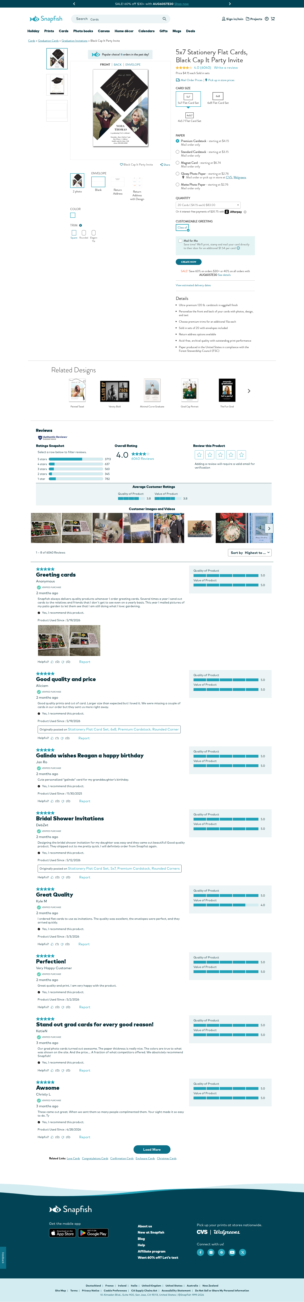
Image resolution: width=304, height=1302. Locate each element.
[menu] (164, 165)
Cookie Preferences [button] (115, 1290)
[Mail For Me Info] (238, 248)
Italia (134, 1285)
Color (75, 209)
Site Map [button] (60, 1290)
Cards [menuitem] (63, 31)
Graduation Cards (48, 41)
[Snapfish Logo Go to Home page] (45, 19)
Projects (256, 19)
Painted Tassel (77, 406)
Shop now (184, 4)
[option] (57, 58)
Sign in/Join (234, 19)
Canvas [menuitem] (104, 31)
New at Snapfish (151, 1232)
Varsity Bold (115, 406)
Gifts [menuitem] (164, 31)
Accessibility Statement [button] (176, 1290)
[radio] (72, 215)
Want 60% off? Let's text (158, 1257)
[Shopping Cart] (272, 19)
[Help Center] (267, 19)
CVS (229, 177)
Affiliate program (151, 1251)
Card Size (183, 88)
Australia (193, 1285)
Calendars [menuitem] (146, 31)
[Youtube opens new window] (234, 1251)
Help (141, 1245)
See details (224, 275)
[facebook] (202, 1251)
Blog (141, 1239)
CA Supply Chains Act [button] (144, 1290)
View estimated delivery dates (193, 285)
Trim (74, 225)
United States (174, 1285)
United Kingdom (152, 1285)
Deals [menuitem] (190, 31)
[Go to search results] (165, 19)
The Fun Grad (227, 406)
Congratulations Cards (95, 1158)
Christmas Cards (166, 1158)
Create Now (188, 262)
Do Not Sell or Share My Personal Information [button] (222, 1290)
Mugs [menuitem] (177, 31)
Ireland (122, 1285)
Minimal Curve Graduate (152, 406)
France (109, 1285)
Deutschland (94, 1285)
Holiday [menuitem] (33, 31)
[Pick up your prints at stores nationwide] (202, 1231)
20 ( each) (196, 205)
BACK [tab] (118, 64)
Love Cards (73, 1158)
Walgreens (239, 177)
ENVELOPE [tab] (133, 64)
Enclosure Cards (145, 1158)
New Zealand (210, 1285)
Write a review (226, 67)
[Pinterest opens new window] (223, 1251)
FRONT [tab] (105, 64)
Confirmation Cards (122, 1158)
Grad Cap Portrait (189, 406)
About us (145, 1226)
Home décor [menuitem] (124, 31)
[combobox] (120, 19)
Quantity (183, 198)
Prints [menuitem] (49, 31)
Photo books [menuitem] (83, 31)
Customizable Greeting (194, 221)
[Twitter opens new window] (244, 1251)
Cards (31, 41)
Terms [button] (74, 1290)
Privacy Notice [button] (90, 1290)
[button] (121, 164)
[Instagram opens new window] (212, 1251)
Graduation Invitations (74, 41)
